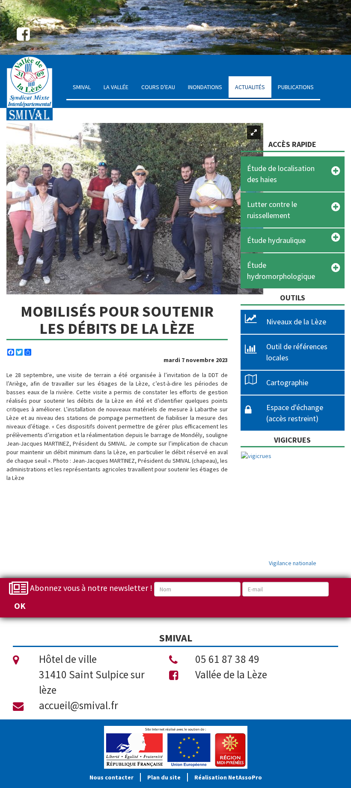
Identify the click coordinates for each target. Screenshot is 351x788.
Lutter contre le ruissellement (272, 209)
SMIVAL (82, 87)
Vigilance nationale (292, 563)
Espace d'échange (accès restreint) (294, 412)
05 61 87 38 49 (227, 659)
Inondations (205, 87)
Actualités (250, 87)
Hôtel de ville (68, 659)
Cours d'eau (158, 87)
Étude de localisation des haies (281, 173)
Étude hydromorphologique (281, 270)
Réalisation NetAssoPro (228, 777)
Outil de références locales (296, 352)
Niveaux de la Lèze (296, 322)
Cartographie (287, 382)
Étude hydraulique (276, 240)
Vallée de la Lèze (231, 674)
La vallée (116, 87)
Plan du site (164, 777)
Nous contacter (111, 777)
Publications (296, 87)
